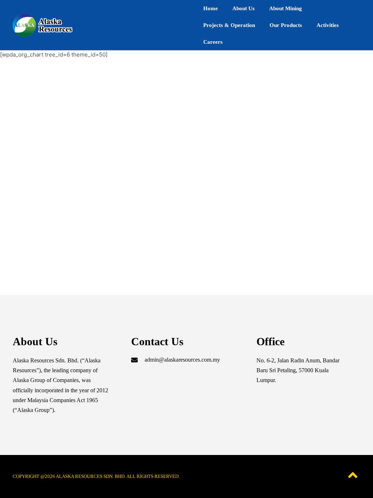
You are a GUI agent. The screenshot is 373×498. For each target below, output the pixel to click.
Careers (213, 42)
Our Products (286, 25)
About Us (243, 8)
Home (210, 8)
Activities (328, 25)
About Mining (285, 8)
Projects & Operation (229, 25)
